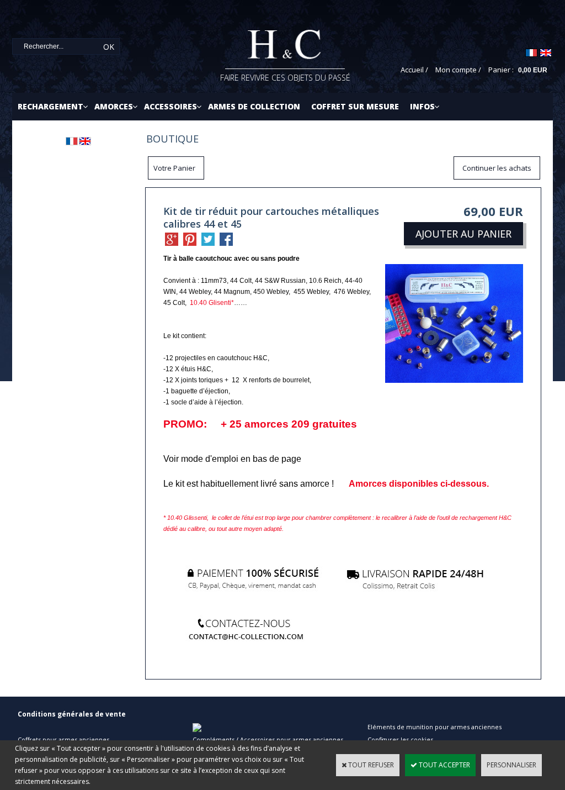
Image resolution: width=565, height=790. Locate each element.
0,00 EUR (532, 70)
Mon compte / (458, 70)
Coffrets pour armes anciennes (63, 739)
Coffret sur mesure (355, 106)
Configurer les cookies (400, 739)
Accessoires (170, 106)
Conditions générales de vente (72, 714)
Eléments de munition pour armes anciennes (434, 727)
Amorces (113, 106)
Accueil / (414, 70)
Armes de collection (254, 106)
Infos (422, 106)
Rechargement (50, 106)
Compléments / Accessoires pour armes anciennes (268, 739)
